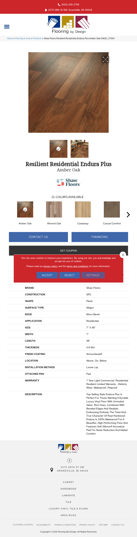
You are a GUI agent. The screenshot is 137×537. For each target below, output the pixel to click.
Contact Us (38, 237)
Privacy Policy (87, 525)
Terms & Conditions (65, 525)
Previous (25, 147)
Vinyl (28, 38)
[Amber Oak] (25, 209)
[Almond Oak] (54, 209)
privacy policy (50, 266)
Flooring (19, 38)
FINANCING (99, 237)
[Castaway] (82, 209)
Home (10, 38)
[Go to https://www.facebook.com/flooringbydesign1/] (69, 460)
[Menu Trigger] (7, 26)
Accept (47, 275)
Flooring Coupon (23, 525)
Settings (93, 275)
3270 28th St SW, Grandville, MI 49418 (70, 9)
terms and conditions (77, 266)
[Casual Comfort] (111, 209)
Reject (69, 275)
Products (37, 38)
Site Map (103, 525)
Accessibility (43, 525)
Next (111, 147)
